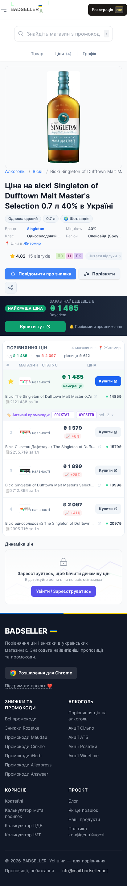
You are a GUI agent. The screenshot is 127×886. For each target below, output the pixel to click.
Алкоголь (17, 171)
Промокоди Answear (26, 774)
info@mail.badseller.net (84, 870)
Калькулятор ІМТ (23, 834)
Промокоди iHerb (23, 755)
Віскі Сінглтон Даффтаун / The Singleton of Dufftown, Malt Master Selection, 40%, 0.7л (50, 446)
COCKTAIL (63, 415)
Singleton (35, 228)
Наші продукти (84, 819)
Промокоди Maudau (26, 737)
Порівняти (103, 273)
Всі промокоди (20, 718)
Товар (37, 53)
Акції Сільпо (81, 728)
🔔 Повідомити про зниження (95, 326)
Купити (106, 381)
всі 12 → (106, 414)
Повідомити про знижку (44, 273)
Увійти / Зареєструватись (63, 591)
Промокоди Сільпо (25, 746)
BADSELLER (26, 631)
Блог (73, 801)
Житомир (32, 243)
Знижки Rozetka (22, 728)
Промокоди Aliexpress (28, 764)
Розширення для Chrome (45, 672)
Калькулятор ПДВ (24, 825)
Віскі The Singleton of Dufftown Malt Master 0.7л (48, 396)
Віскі (40, 171)
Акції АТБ (78, 737)
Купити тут (32, 326)
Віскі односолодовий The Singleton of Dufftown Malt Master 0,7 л (50, 523)
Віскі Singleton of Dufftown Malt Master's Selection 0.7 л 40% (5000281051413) (50, 485)
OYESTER (86, 415)
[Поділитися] (11, 287)
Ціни (63, 53)
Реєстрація (107, 9)
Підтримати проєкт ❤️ (28, 685)
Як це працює (83, 810)
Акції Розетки (82, 746)
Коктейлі (14, 801)
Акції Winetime (83, 755)
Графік (89, 53)
